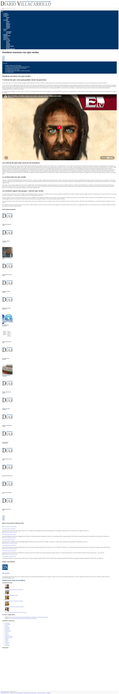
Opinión (8, 44)
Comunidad (8, 31)
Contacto (48, 692)
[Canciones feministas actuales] (59, 548)
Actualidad (6, 14)
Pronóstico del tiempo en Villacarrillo (13, 580)
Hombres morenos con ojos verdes (13, 65)
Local (4, 30)
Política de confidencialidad (16, 692)
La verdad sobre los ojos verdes (12, 69)
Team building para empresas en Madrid (14, 601)
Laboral (8, 27)
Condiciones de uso (5, 692)
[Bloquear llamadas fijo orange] (59, 532)
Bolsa (7, 22)
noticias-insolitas (8, 637)
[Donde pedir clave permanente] (59, 543)
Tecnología (6, 38)
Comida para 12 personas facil (9, 556)
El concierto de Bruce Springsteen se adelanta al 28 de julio (23, 618)
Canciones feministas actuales (9, 550)
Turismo (8, 43)
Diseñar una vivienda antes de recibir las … (14, 589)
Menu (2, 11)
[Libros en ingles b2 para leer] (59, 537)
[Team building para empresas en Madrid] (7, 599)
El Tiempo (5, 13)
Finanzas (8, 26)
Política (5, 29)
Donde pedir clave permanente (9, 545)
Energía (8, 25)
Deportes (5, 37)
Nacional (5, 34)
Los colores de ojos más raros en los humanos (15, 68)
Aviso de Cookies (41, 692)
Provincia (8, 33)
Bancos (8, 21)
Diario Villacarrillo (4, 691)
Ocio (7, 18)
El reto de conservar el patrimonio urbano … (15, 606)
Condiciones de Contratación (30, 692)
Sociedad (8, 40)
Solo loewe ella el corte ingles (8, 528)
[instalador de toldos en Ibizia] (7, 594)
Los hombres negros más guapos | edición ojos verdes (17, 70)
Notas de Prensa (10, 46)
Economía (5, 20)
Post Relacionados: (9, 72)
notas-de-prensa (8, 636)
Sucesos (8, 47)
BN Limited (5, 573)
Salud (7, 42)
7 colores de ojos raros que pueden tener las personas (17, 66)
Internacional (6, 35)
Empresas (8, 23)
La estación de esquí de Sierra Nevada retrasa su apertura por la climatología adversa (29, 617)
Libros (7, 17)
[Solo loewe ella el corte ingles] (59, 526)
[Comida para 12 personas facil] (59, 554)
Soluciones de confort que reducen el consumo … (16, 612)
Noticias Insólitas (10, 48)
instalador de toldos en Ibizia (11, 595)
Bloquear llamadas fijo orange (9, 534)
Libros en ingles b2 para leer (8, 539)
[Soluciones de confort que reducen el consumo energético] (7, 611)
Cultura (5, 16)
